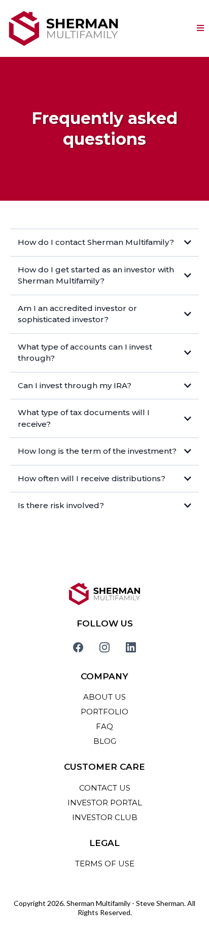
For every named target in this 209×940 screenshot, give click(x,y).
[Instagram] (104, 647)
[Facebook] (78, 647)
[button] (200, 28)
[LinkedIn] (131, 647)
